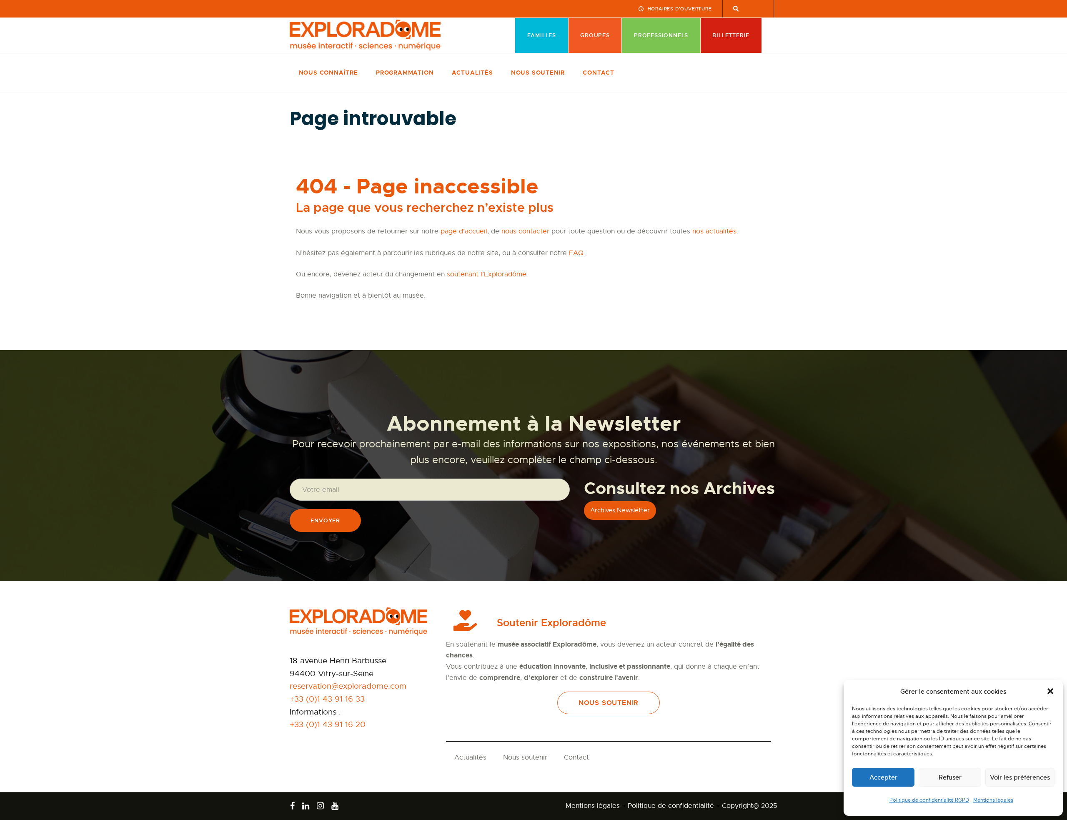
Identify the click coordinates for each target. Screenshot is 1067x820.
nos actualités (714, 231)
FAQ (576, 253)
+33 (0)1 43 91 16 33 (327, 699)
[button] (1050, 691)
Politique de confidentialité (671, 806)
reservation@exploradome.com (348, 686)
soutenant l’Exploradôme (486, 274)
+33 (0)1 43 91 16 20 (328, 724)
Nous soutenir (525, 757)
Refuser (950, 777)
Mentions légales (993, 800)
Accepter (883, 777)
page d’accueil (464, 231)
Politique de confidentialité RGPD (929, 800)
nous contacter (525, 231)
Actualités (470, 757)
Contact (576, 757)
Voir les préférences (1020, 777)
